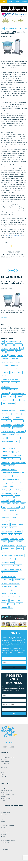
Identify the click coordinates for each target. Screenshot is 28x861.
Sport (15, 586)
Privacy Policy (4, 788)
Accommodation (5, 812)
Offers (18, 500)
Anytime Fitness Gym (11, 28)
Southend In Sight (6, 579)
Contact (3, 800)
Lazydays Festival (19, 445)
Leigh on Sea (5, 462)
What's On (4, 776)
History (4, 434)
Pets (3, 507)
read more (4, 317)
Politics (4, 510)
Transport (4, 600)
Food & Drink (11, 403)
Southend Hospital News (8, 576)
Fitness (23, 400)
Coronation (15, 369)
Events (4, 396)
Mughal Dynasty (6, 493)
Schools (4, 541)
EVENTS (10, 1)
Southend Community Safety (9, 572)
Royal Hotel (5, 538)
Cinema (20, 355)
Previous (11, 270)
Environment (5, 386)
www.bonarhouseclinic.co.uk (14, 235)
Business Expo (13, 348)
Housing (19, 434)
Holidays (11, 434)
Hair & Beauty (17, 414)
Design (13, 372)
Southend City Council (8, 562)
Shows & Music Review (8, 545)
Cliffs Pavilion (14, 358)
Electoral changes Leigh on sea (10, 379)
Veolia (3, 603)
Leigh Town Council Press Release (11, 458)
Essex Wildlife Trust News (18, 393)
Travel (12, 600)
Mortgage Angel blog (7, 489)
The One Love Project (7, 590)
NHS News (5, 500)
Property (14, 517)
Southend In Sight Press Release (10, 583)
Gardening (22, 410)
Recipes (21, 524)
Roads (10, 534)
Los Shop (4, 486)
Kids (17, 441)
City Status (5, 358)
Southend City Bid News (8, 559)
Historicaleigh (20, 431)
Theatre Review (6, 597)
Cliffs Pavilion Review (7, 362)
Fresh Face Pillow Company (9, 410)
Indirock (11, 438)
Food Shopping (5, 832)
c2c (11, 607)
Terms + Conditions (6, 792)
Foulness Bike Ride (7, 407)
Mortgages (19, 489)
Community (5, 365)
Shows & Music (21, 545)
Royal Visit (14, 538)
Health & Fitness (18, 424)
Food (3, 403)
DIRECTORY (24, 1)
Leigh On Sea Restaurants (7, 757)
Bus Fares (10, 344)
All (3, 28)
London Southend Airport (16, 483)
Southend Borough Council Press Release (12, 555)
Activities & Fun (5, 849)
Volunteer (11, 603)
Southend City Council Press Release (11, 565)
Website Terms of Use (6, 790)
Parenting (15, 503)
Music (15, 493)
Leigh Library (18, 451)
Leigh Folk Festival (6, 451)
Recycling (4, 527)
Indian (3, 438)
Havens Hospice (6, 420)
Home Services (5, 842)
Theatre (4, 593)
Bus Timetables (5, 761)
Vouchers (3, 779)
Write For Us (4, 796)
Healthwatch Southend (8, 431)
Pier (23, 507)
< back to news (5, 25)
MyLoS (17, 496)
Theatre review (17, 597)
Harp (12, 417)
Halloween (5, 417)
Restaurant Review (7, 531)
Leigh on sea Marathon (8, 465)
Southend (19, 548)
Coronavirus (5, 372)
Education (4, 376)
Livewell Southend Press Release (10, 479)
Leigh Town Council (16, 455)
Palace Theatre (6, 503)
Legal (3, 448)
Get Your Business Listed (7, 794)
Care (3, 351)
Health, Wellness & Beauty (8, 840)
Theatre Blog (12, 593)
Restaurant (13, 527)
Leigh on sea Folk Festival (18, 462)
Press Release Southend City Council (11, 514)
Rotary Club (18, 534)
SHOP (17, 1)
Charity (18, 351)
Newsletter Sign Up (6, 798)
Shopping (19, 541)
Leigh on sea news (7, 476)
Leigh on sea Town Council (9, 469)
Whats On (4, 607)
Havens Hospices (18, 420)
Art (21, 28)
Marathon (12, 486)
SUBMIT (14, 667)
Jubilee (18, 438)
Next (18, 270)
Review (4, 534)
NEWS (3, 1)
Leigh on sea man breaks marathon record (13, 472)
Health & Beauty (6, 427)
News (12, 500)
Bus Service (19, 344)
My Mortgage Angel (7, 496)
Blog (3, 344)
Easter (20, 372)
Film (10, 400)
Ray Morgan (5, 524)
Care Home (10, 351)
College (18, 362)
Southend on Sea (6, 586)
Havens (18, 417)
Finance (16, 400)
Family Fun (12, 396)
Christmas (12, 355)
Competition (14, 365)
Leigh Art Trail (11, 448)
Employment (5, 382)
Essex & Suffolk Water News (9, 389)
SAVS (21, 538)
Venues (3, 836)
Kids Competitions (7, 445)
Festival (4, 400)
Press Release (12, 510)
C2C (21, 348)
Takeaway (3, 827)
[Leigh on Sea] (14, 732)
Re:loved (13, 524)
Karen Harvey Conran (7, 441)
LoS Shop (4, 483)
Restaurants (18, 531)
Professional (5, 517)
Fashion (20, 396)
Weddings (19, 603)
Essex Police (5, 393)
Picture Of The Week (13, 507)
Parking (23, 503)
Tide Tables (4, 759)
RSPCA (18, 521)
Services (3, 821)
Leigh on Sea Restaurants (7, 825)
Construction (5, 369)
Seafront (11, 541)
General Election (6, 414)
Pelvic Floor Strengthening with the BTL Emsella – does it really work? (13, 282)
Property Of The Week (8, 521)
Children (4, 355)
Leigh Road (5, 455)
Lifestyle (17, 476)
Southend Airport (6, 552)
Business (4, 348)
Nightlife (3, 819)
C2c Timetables (5, 763)
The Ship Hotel (20, 590)
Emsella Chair (7, 245)
